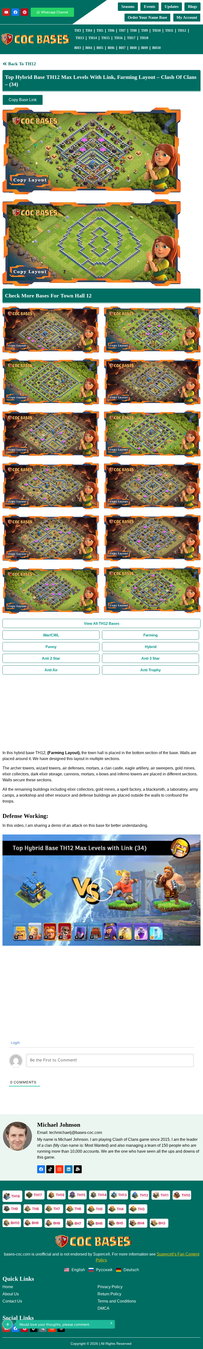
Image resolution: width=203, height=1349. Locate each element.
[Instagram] (59, 1169)
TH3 (77, 30)
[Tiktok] (50, 1169)
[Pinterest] (24, 12)
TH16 (118, 38)
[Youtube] (6, 12)
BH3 (77, 48)
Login (15, 1042)
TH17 (131, 38)
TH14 (92, 38)
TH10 (156, 30)
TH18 (144, 38)
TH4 (88, 30)
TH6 (111, 30)
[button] (101, 890)
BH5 (100, 48)
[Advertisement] (101, 711)
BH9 (144, 48)
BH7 (122, 48)
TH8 (133, 30)
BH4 (88, 48)
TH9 (144, 30)
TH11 (169, 30)
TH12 (182, 30)
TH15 (105, 38)
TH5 (100, 30)
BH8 (133, 48)
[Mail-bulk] (78, 1169)
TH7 (122, 30)
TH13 (80, 38)
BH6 (111, 48)
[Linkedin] (69, 1169)
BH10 (156, 48)
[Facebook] (15, 12)
